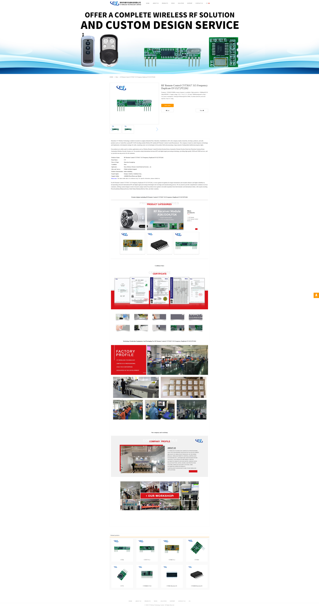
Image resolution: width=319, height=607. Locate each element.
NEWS (173, 3)
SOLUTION (181, 3)
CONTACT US (199, 3)
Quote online (167, 105)
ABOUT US (156, 3)
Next (201, 110)
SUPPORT (189, 3)
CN (207, 3)
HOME (147, 3)
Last (168, 110)
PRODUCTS (165, 3)
